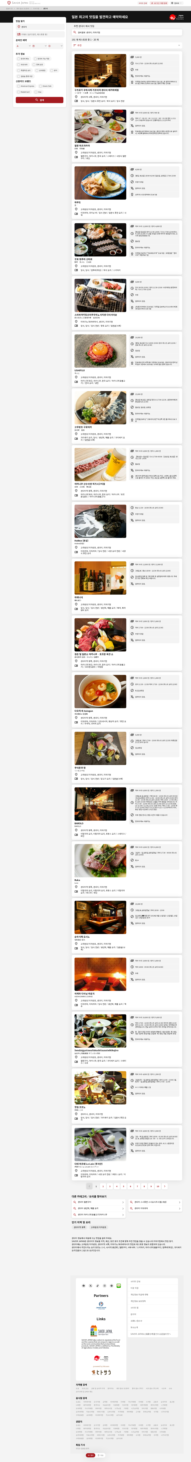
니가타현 (164, 1405)
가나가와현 (132, 1402)
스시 (103, 1247)
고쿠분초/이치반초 (98, 1227)
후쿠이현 (98, 1408)
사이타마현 (114, 1402)
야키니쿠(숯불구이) (153, 1247)
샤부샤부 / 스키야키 (136, 1247)
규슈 (170, 1388)
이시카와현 (89, 1408)
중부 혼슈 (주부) (137, 1388)
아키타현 (134, 1405)
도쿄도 (78, 1402)
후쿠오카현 (147, 1411)
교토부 (155, 1402)
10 (158, 1186)
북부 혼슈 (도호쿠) (23, 8)
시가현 (148, 1402)
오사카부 (164, 1402)
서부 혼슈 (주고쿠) (152, 1388)
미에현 (141, 1402)
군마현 (105, 1402)
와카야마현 (87, 1405)
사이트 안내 (143, 3)
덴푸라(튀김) (167, 1247)
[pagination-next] (165, 1186)
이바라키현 (87, 1402)
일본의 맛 (9, 8)
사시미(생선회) (112, 1247)
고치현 (138, 1411)
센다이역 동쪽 (79, 1227)
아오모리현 (106, 1405)
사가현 (156, 1411)
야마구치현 (101, 1411)
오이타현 (89, 1415)
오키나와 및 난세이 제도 (84, 1391)
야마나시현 (108, 1408)
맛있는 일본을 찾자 (82, 1448)
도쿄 (77, 1388)
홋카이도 (111, 1388)
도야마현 (79, 1408)
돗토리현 (154, 1408)
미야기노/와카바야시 (119, 1244)
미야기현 (36, 8)
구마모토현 (80, 1415)
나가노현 (118, 1408)
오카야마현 (80, 1411)
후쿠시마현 (154, 1405)
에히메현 (130, 1411)
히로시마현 (90, 1411)
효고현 (172, 1402)
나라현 (78, 1405)
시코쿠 (163, 1388)
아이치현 (145, 1408)
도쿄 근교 (85, 1388)
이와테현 (116, 1405)
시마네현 (163, 1408)
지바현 (123, 1402)
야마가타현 (144, 1405)
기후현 (126, 1408)
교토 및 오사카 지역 (98, 1388)
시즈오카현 (135, 1408)
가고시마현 (110, 1415)
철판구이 (123, 1247)
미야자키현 (99, 1415)
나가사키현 (165, 1411)
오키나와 (119, 1415)
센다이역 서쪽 (103, 1244)
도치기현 (97, 1402)
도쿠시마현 (111, 1411)
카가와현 (121, 1411)
